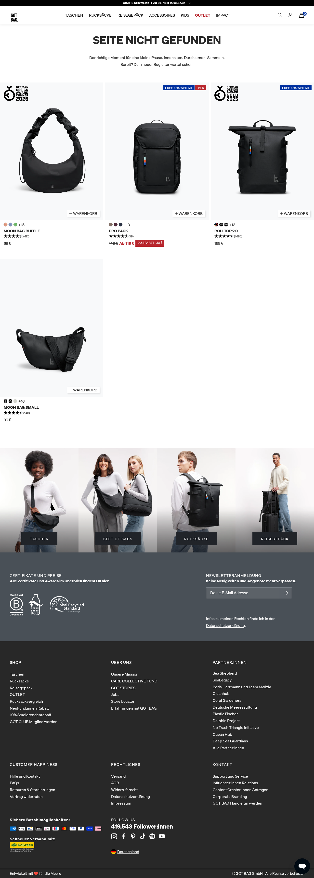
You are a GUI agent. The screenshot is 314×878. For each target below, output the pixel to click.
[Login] (290, 15)
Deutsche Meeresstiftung (235, 707)
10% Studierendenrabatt (30, 714)
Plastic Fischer (225, 713)
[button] (52, 236)
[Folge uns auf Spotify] (152, 836)
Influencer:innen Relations (235, 782)
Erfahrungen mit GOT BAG (134, 708)
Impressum (121, 803)
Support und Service (230, 776)
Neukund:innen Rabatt (29, 708)
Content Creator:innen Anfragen (240, 789)
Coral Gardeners (227, 700)
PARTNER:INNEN (230, 662)
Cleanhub (221, 693)
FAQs (14, 782)
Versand (118, 776)
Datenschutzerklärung (225, 625)
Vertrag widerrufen (26, 796)
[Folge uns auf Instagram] (114, 836)
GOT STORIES (123, 687)
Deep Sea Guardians (230, 740)
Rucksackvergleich (26, 701)
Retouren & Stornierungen (32, 789)
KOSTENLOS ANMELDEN (285, 593)
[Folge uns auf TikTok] (143, 836)
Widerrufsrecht (124, 789)
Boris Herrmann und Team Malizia (242, 686)
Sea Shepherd (225, 673)
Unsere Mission (124, 674)
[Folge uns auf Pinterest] (133, 836)
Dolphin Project (226, 720)
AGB (115, 782)
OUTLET (17, 694)
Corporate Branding (230, 796)
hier (105, 580)
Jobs (115, 694)
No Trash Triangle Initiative (236, 727)
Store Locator (122, 701)
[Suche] (280, 15)
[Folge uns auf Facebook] (124, 836)
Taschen (17, 674)
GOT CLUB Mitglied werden (33, 721)
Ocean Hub (222, 734)
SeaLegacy (222, 679)
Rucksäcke (19, 680)
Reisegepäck (21, 687)
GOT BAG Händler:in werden (237, 803)
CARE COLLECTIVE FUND (134, 680)
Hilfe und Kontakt (25, 776)
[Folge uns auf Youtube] (162, 836)
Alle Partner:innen (228, 747)
